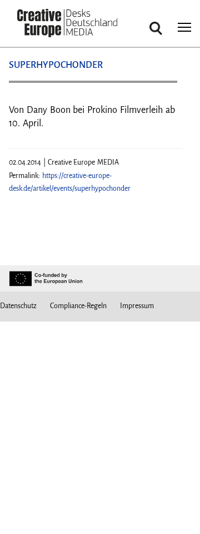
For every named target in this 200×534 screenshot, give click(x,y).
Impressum (137, 306)
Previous (28, 86)
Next (163, 86)
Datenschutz (18, 306)
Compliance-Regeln (78, 306)
